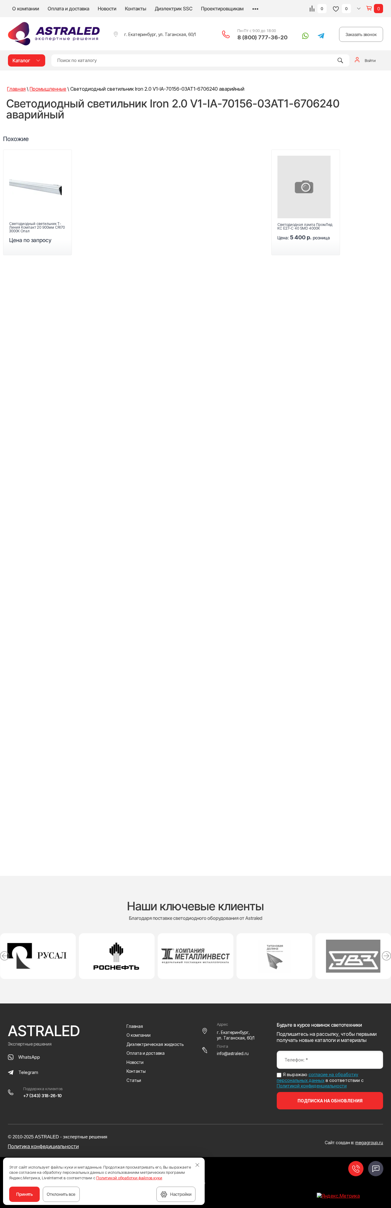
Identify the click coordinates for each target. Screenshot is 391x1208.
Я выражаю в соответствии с (320, 1080)
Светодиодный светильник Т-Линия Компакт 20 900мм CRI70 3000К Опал (37, 227)
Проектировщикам (222, 8)
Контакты (135, 8)
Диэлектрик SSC (173, 8)
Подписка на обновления (330, 1100)
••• (255, 8)
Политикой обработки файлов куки (129, 1177)
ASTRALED (44, 1031)
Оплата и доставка (68, 8)
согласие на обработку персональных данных (317, 1077)
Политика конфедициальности (43, 1146)
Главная (134, 1026)
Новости (107, 8)
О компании (25, 8)
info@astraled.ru (233, 1053)
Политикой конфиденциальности (312, 1086)
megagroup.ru (369, 1142)
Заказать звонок (361, 34)
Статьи (133, 1080)
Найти (340, 60)
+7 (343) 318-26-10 (42, 1095)
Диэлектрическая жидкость (155, 1044)
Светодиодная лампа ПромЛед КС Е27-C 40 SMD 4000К (304, 226)
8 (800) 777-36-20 (262, 37)
